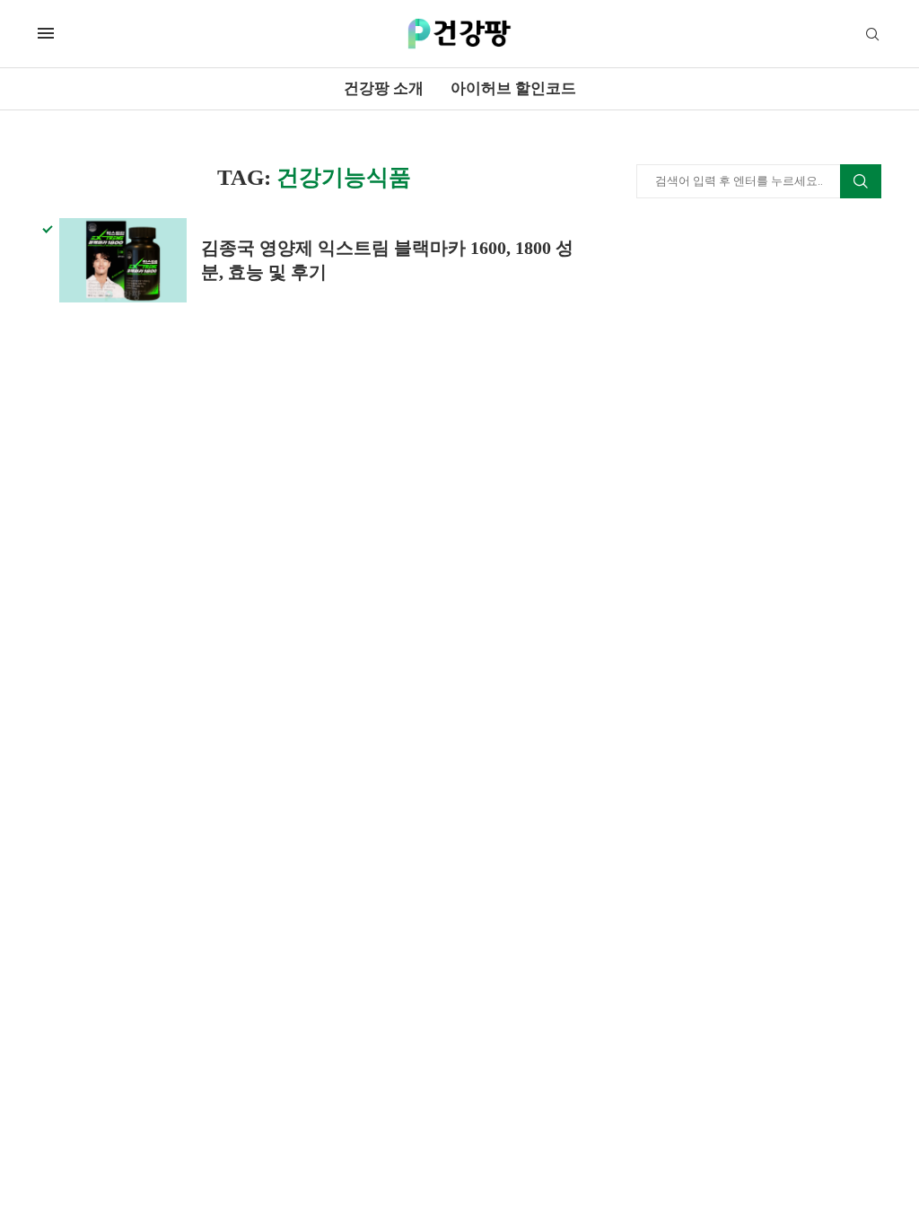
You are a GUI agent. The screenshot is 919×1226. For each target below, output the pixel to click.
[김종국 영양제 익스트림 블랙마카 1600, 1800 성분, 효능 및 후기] (123, 260)
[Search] (872, 35)
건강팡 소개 (384, 88)
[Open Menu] (46, 33)
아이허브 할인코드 (513, 88)
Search (860, 181)
